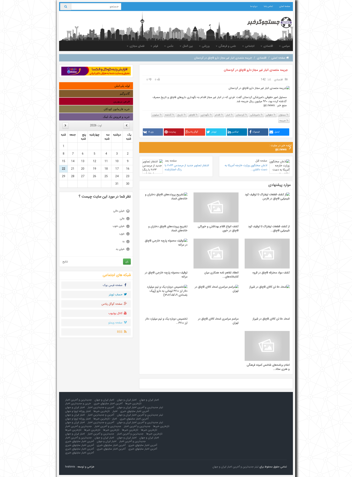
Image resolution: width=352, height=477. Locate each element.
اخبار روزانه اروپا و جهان (78, 411)
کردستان (240, 115)
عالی (122, 219)
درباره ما (253, 6)
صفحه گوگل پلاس (112, 304)
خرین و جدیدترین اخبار (78, 403)
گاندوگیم (125, 93)
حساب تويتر (116, 294)
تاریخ (180, 115)
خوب (121, 234)
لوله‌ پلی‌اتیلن (122, 85)
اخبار (114, 411)
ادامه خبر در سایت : (280, 147)
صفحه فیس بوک (113, 285)
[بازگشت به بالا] (8, 468)
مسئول (282, 115)
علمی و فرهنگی (227, 46)
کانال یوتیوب (115, 313)
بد (123, 241)
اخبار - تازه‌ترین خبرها (105, 419)
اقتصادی (268, 46)
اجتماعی (249, 46)
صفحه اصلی (284, 6)
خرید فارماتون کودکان (117, 109)
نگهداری (205, 115)
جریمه (282, 120)
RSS (120, 332)
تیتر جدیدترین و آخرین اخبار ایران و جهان (140, 407)
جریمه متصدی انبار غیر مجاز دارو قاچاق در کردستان (256, 70)
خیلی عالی (118, 211)
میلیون (156, 115)
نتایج (65, 261)
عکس (170, 46)
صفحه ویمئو (115, 322)
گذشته (168, 115)
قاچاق (192, 115)
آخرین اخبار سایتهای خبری (108, 403)
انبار (228, 115)
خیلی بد (120, 249)
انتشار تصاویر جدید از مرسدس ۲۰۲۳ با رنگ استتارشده (187, 167)
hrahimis (70, 467)
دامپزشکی (255, 115)
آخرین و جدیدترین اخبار (101, 407)
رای (127, 261)
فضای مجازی (136, 46)
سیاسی (285, 46)
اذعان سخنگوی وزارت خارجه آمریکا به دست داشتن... (246, 167)
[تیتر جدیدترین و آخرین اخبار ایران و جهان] (266, 22)
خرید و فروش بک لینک (116, 116)
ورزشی (205, 46)
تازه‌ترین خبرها (133, 403)
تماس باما (268, 6)
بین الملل (187, 46)
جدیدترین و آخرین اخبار (78, 400)
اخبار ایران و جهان (149, 400)
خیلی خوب (118, 226)
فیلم (155, 46)
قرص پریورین (121, 101)
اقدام (218, 115)
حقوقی (270, 115)
